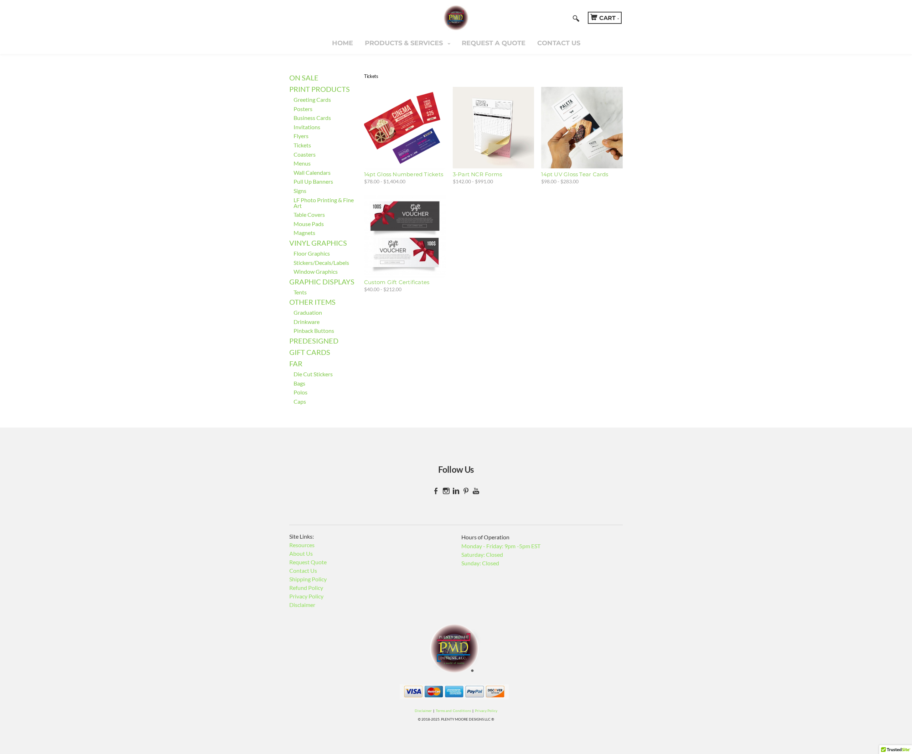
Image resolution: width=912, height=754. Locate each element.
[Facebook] (436, 491)
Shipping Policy (308, 579)
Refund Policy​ (306, 587)
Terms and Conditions (453, 710)
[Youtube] (476, 491)
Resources (302, 544)
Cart (609, 18)
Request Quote (308, 562)
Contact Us (558, 43)
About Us (301, 553)
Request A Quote (493, 43)
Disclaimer (302, 604)
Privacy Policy (306, 596)
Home (342, 43)
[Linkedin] (456, 491)
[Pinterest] (466, 491)
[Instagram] (446, 491)
